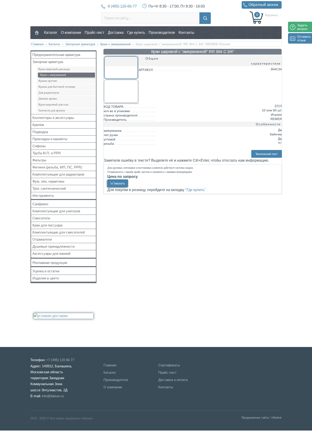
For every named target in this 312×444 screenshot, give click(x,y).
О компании (71, 32)
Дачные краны (47, 98)
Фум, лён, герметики (48, 181)
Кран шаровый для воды (54, 69)
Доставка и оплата (173, 380)
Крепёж (38, 125)
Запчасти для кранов (51, 110)
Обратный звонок (263, 5)
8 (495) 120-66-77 (122, 6)
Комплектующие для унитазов (56, 211)
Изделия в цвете (45, 278)
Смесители (41, 218)
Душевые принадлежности (53, 246)
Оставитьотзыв (304, 38)
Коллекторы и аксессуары (53, 118)
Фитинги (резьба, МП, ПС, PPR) (57, 167)
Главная (37, 32)
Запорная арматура (80, 44)
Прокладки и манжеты (49, 139)
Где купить (136, 32)
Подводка (40, 132)
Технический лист (266, 154)
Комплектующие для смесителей (58, 232)
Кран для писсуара (47, 225)
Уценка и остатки (45, 271)
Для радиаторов (48, 92)
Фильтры (39, 160)
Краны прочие (47, 80)
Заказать (119, 183)
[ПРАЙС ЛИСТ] (23, 437)
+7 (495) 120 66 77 (60, 360)
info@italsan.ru (53, 396)
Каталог (50, 32)
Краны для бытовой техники (56, 86)
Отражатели (42, 239)
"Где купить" (195, 190)
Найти (205, 18)
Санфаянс (40, 204)
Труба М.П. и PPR (46, 153)
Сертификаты (169, 365)
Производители (162, 32)
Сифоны (39, 146)
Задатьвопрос (302, 27)
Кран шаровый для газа (53, 104)
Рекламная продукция (49, 263)
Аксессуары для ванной (51, 253)
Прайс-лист (94, 32)
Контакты (186, 32)
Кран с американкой (115, 44)
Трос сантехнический (49, 188)
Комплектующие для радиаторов (58, 174)
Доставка (116, 32)
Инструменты (43, 195)
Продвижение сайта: (255, 417)
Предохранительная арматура (56, 55)
